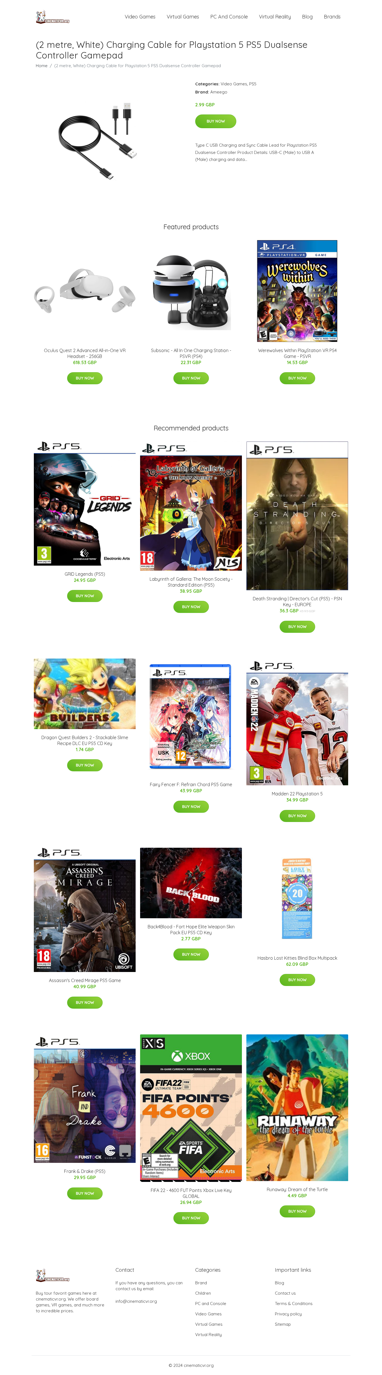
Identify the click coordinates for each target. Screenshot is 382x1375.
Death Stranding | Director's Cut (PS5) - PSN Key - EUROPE (297, 601)
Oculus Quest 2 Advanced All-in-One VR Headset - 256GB (85, 353)
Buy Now (216, 121)
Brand (201, 1282)
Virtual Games (183, 16)
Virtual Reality (275, 16)
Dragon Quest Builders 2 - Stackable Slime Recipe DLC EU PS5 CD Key (84, 740)
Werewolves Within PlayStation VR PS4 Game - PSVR (297, 353)
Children (203, 1293)
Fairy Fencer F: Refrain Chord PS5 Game (191, 784)
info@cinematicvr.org (136, 1301)
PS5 (252, 83)
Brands (332, 16)
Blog (307, 16)
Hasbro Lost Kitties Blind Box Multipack (297, 958)
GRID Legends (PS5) (85, 574)
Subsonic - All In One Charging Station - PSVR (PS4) (191, 353)
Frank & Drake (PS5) (84, 1171)
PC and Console (229, 16)
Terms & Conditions (294, 1303)
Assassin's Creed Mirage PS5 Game (85, 980)
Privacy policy (288, 1314)
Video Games (140, 16)
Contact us (285, 1293)
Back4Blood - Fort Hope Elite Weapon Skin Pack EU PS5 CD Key (191, 929)
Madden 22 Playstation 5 (297, 794)
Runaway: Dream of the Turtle (297, 1189)
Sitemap (283, 1324)
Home (42, 65)
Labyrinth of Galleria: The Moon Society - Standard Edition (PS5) (191, 582)
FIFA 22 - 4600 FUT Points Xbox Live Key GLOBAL (191, 1193)
